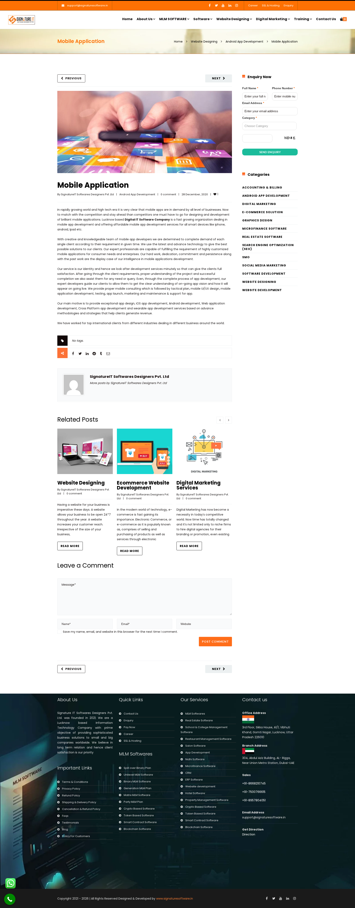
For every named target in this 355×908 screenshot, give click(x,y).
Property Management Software (206, 800)
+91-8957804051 (254, 800)
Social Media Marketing (264, 265)
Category (249, 117)
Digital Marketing (271, 19)
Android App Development (244, 41)
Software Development (264, 274)
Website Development (262, 290)
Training (301, 19)
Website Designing (232, 19)
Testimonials (70, 823)
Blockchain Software (137, 829)
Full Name (250, 88)
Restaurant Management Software (208, 739)
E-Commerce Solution (262, 212)
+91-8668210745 (254, 783)
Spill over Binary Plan (137, 768)
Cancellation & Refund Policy (81, 809)
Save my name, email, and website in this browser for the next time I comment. (120, 632)
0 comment (168, 194)
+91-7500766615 (254, 792)
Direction (248, 834)
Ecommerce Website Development (143, 485)
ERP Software (194, 780)
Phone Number (283, 88)
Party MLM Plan (133, 802)
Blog (65, 829)
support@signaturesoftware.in (87, 5)
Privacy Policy (71, 789)
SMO (246, 257)
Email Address (253, 103)
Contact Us (326, 19)
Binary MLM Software (137, 781)
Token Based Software (139, 815)
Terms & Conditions (75, 782)
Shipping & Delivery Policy (79, 802)
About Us (144, 19)
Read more (70, 546)
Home (127, 19)
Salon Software (195, 746)
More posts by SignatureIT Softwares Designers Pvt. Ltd (128, 383)
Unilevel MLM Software (138, 775)
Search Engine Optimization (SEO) (268, 247)
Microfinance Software (264, 229)
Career (253, 5)
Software (201, 19)
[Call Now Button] (9, 899)
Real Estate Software (262, 237)
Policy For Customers (76, 836)
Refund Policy (71, 795)
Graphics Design (257, 220)
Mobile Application (93, 185)
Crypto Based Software (139, 809)
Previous (73, 78)
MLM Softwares (195, 714)
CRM (188, 773)
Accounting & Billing (262, 187)
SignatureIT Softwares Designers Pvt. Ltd (87, 194)
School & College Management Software (204, 729)
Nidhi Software (195, 759)
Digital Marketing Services (198, 485)
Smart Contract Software (140, 822)
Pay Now (129, 727)
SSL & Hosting (271, 5)
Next (216, 78)
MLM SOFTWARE (173, 19)
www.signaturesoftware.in (174, 898)
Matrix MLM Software (137, 795)
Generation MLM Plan (137, 788)
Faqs (65, 816)
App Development (197, 752)
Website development (200, 786)
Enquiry (288, 5)
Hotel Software (195, 793)
